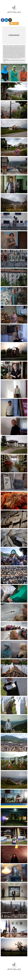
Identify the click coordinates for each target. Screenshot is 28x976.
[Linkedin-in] (6, 20)
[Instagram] (10, 20)
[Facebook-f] (2, 20)
